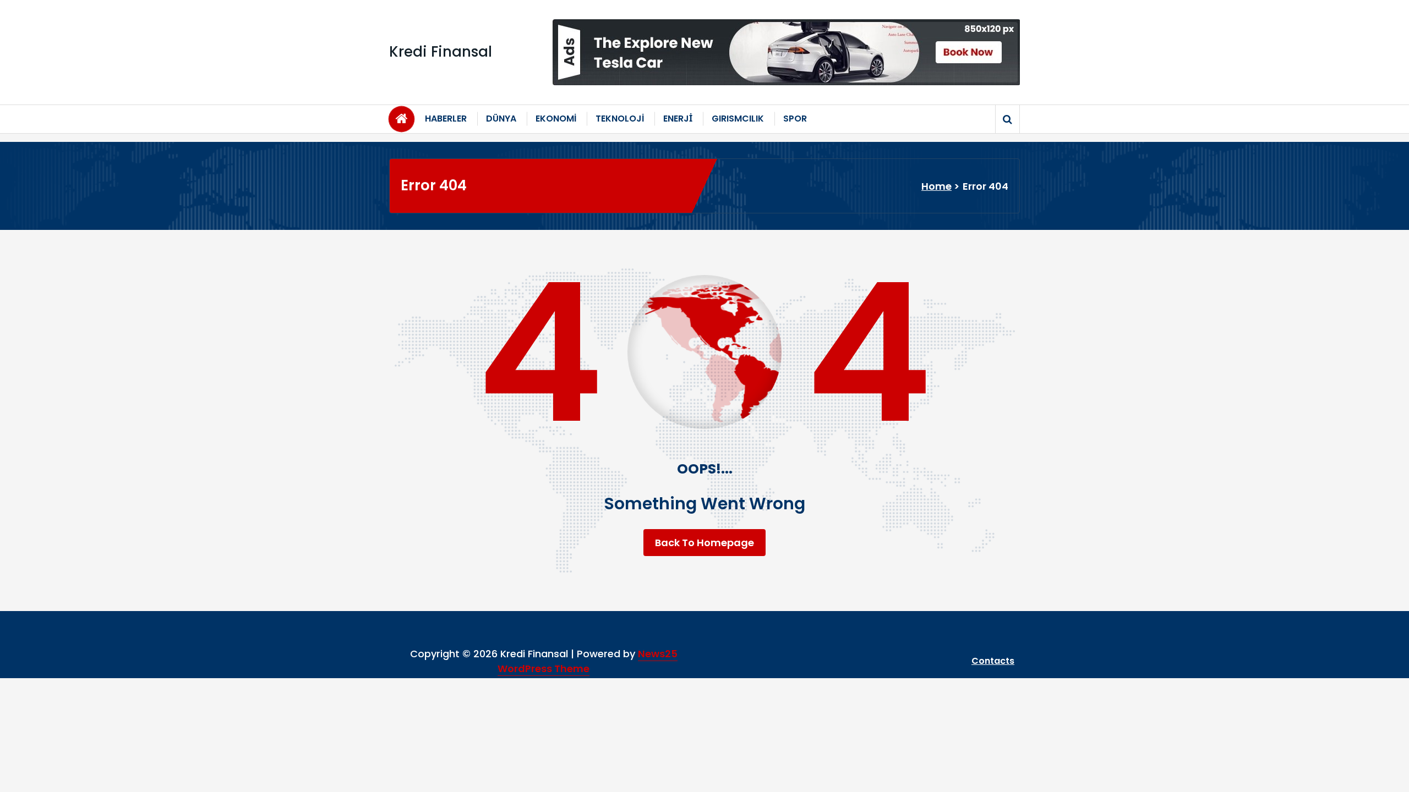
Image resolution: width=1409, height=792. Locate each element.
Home (936, 186)
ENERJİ (677, 118)
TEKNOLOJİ (620, 118)
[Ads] (786, 52)
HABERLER (446, 118)
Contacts (992, 660)
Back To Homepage (704, 542)
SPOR (795, 118)
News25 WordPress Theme (588, 661)
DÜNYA (501, 118)
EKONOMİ (556, 118)
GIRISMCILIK (738, 118)
